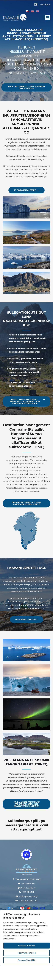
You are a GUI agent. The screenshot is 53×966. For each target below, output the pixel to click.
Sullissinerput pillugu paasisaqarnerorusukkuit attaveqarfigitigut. (27, 825)
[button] (47, 17)
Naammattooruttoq (27, 952)
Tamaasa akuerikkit (26, 945)
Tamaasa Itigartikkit (26, 960)
